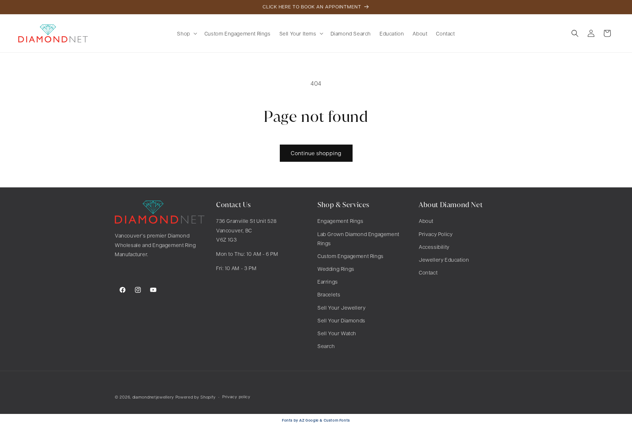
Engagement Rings (340, 220)
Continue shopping (316, 153)
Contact (428, 272)
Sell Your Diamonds (341, 320)
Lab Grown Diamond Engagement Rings (358, 238)
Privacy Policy (435, 234)
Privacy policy (236, 396)
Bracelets (328, 294)
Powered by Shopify (196, 397)
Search (326, 346)
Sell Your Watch (336, 333)
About (426, 220)
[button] (186, 33)
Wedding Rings (335, 268)
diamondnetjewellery (153, 397)
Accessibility (434, 246)
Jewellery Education (444, 259)
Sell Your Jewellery (341, 307)
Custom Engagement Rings (350, 256)
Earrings (327, 281)
